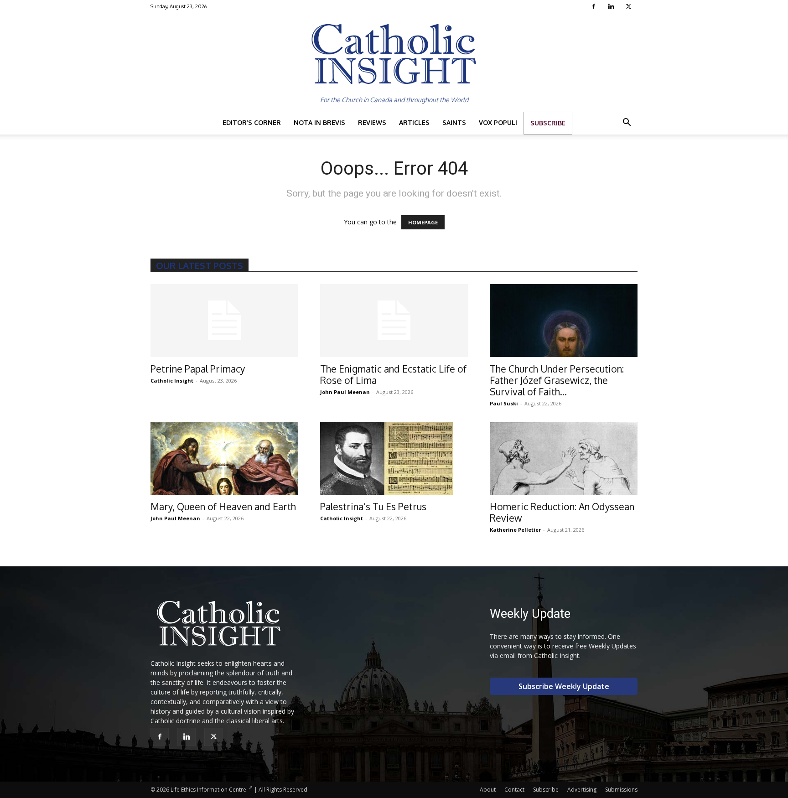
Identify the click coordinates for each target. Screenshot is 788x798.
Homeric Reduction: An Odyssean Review (562, 512)
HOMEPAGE (423, 222)
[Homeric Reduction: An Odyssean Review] (564, 458)
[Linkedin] (612, 6)
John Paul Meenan (345, 392)
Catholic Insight (171, 380)
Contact (514, 789)
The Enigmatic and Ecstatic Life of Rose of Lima (393, 374)
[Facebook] (595, 6)
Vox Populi (498, 122)
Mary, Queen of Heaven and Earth (223, 506)
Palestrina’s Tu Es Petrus (373, 506)
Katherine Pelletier (515, 529)
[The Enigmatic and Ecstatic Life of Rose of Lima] (394, 320)
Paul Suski (504, 403)
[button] (627, 123)
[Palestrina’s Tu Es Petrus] (394, 458)
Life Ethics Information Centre (208, 789)
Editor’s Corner (252, 122)
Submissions (621, 789)
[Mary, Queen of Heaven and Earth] (224, 458)
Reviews (372, 122)
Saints (454, 122)
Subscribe (547, 123)
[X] (630, 6)
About (488, 789)
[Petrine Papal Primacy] (224, 320)
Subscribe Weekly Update (563, 686)
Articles (414, 122)
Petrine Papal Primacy (197, 369)
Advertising (581, 789)
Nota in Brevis (319, 122)
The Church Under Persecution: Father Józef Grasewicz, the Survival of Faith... (557, 380)
